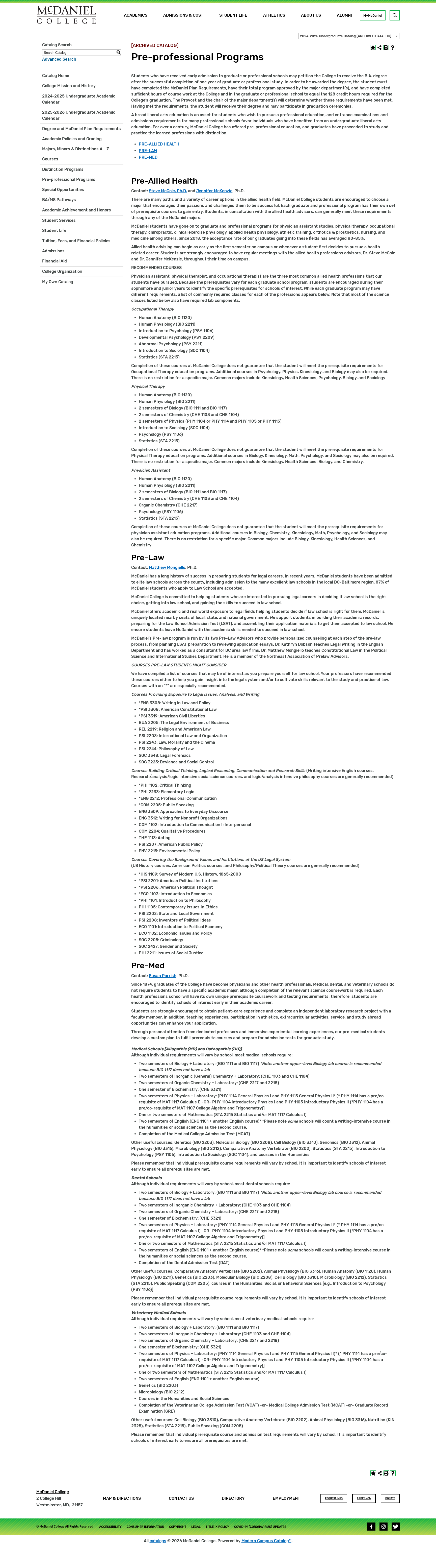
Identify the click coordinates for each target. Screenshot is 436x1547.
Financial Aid (54, 261)
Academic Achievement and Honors (76, 210)
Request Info (334, 1498)
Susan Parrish (162, 975)
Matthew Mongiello (167, 567)
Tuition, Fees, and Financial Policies (76, 240)
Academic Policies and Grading (72, 138)
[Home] (66, 15)
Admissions (53, 251)
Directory (233, 1498)
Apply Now (364, 1498)
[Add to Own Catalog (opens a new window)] (373, 47)
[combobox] (348, 36)
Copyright (177, 1527)
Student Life (233, 15)
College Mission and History (69, 85)
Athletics (274, 15)
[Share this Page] (379, 47)
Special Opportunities (63, 189)
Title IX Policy (217, 1527)
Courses (50, 159)
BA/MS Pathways (59, 199)
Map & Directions (122, 1498)
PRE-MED (148, 157)
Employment (286, 1498)
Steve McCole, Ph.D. (168, 190)
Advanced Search (59, 59)
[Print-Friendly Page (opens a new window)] (386, 47)
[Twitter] (396, 1526)
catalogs (158, 1540)
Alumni (344, 15)
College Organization (62, 271)
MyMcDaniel (372, 15)
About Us (311, 15)
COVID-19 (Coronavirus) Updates (260, 1527)
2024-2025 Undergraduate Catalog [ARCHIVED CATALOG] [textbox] (345, 36)
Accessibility (110, 1527)
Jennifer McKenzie (214, 190)
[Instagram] (383, 1526)
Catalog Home (55, 75)
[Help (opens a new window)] (392, 47)
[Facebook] (371, 1526)
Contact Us (181, 1498)
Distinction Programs (63, 169)
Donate (390, 1498)
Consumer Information (145, 1527)
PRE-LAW (148, 150)
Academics (135, 15)
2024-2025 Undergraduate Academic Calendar (78, 99)
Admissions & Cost (183, 15)
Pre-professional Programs (68, 179)
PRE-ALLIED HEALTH (159, 144)
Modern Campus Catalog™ (266, 1540)
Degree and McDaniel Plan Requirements (81, 128)
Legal (196, 1527)
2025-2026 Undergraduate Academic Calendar (78, 115)
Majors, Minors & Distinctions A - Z (75, 149)
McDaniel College (52, 1491)
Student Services (59, 220)
